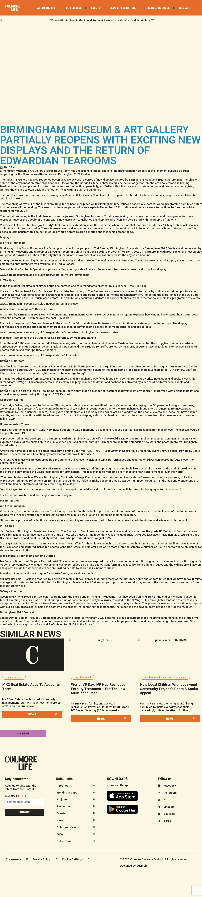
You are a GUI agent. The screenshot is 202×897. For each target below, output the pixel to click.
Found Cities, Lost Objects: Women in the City (167, 228)
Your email (15, 796)
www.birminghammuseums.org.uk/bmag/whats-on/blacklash (38, 355)
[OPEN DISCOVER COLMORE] (173, 8)
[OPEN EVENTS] (104, 8)
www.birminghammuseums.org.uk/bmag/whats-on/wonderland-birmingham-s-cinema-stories (59, 332)
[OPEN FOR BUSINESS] (85, 8)
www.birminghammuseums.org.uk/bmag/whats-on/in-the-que (39, 303)
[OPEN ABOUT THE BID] (59, 8)
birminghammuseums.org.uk (54, 495)
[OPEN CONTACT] (194, 8)
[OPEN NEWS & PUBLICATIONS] (140, 8)
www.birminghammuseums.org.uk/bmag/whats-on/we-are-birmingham (44, 275)
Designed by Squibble (134, 865)
